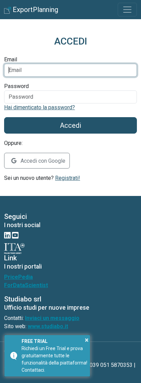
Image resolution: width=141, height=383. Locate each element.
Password (16, 86)
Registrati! (67, 178)
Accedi (70, 125)
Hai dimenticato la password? (39, 107)
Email (10, 59)
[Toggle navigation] (127, 9)
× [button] (87, 339)
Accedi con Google (42, 161)
